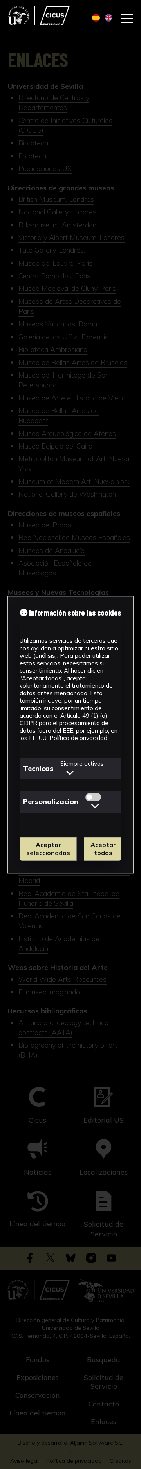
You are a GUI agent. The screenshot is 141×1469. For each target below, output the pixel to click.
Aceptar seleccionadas (48, 849)
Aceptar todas (103, 849)
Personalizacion (50, 801)
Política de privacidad (78, 738)
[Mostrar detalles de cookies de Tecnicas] (70, 772)
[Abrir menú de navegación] (127, 18)
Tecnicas (38, 768)
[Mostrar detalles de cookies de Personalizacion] (95, 806)
